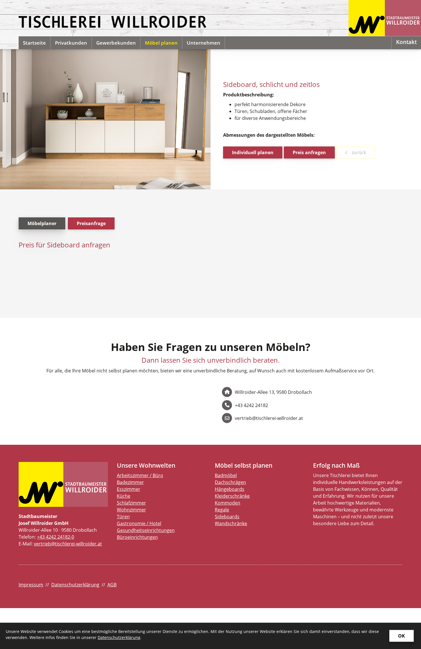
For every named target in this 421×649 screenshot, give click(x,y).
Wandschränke (231, 523)
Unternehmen (203, 42)
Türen (123, 516)
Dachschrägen (230, 482)
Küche (123, 496)
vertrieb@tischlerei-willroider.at (68, 544)
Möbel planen (161, 42)
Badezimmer (130, 482)
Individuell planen (253, 152)
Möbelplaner (41, 223)
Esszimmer (128, 489)
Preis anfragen (309, 152)
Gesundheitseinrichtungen (146, 530)
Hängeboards (229, 489)
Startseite (34, 42)
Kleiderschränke (232, 496)
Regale (222, 510)
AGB (112, 584)
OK (401, 636)
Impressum (31, 584)
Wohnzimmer (131, 510)
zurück (358, 152)
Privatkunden (71, 42)
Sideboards (227, 516)
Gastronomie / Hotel (139, 523)
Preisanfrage (91, 223)
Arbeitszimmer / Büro (140, 475)
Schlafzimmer (131, 503)
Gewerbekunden (116, 42)
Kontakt (406, 42)
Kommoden (227, 503)
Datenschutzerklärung (75, 584)
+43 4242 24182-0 (55, 537)
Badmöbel (226, 475)
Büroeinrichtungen (137, 537)
